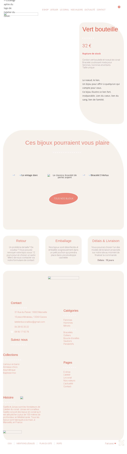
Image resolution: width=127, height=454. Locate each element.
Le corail (64, 10)
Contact (101, 10)
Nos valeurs (77, 10)
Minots (67, 326)
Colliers (67, 335)
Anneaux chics (10, 367)
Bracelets (68, 332)
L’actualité (90, 10)
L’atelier (54, 10)
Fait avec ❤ (110, 443)
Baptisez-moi (9, 373)
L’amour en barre (11, 364)
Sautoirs (68, 341)
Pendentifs (69, 344)
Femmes (68, 320)
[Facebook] (13, 350)
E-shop (45, 10)
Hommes (68, 323)
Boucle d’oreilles (71, 338)
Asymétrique (9, 370)
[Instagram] (19, 350)
